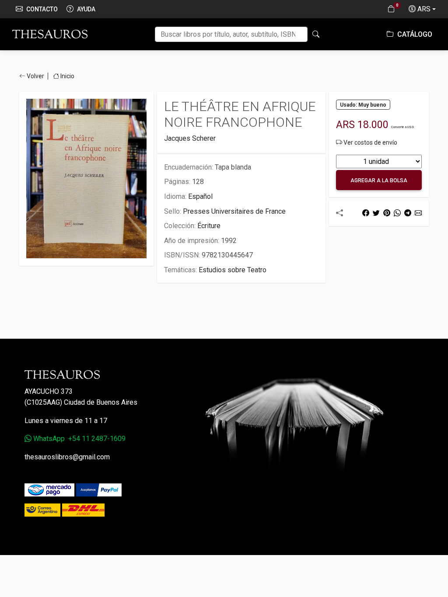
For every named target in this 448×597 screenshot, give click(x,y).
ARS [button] (423, 9)
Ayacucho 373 (48, 391)
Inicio (66, 76)
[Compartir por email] (418, 213)
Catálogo (414, 34)
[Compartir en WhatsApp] (397, 213)
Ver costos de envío (369, 142)
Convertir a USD (402, 127)
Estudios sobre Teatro (232, 270)
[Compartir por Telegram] (407, 213)
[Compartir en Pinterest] (386, 213)
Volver (35, 76)
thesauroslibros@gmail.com (67, 457)
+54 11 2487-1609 (97, 438)
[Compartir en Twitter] (376, 213)
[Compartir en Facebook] (365, 213)
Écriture (208, 226)
